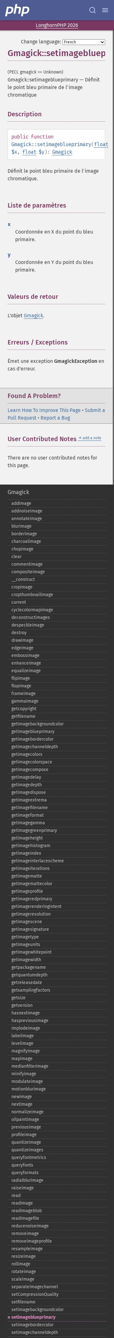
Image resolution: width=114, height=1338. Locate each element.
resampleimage (27, 1248)
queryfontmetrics (28, 1157)
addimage (21, 503)
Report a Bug (55, 418)
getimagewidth (26, 959)
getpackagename (28, 967)
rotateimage (23, 1271)
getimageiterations (30, 868)
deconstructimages (30, 617)
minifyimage (23, 1074)
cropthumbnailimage (32, 594)
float (101, 144)
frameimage (23, 693)
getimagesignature (30, 929)
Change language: (41, 42)
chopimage (22, 549)
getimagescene (26, 921)
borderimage (24, 534)
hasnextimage (25, 1013)
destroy (19, 632)
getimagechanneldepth (34, 746)
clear (16, 556)
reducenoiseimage (30, 1226)
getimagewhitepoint (31, 952)
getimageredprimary (31, 899)
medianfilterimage (29, 1066)
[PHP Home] (17, 10)
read (16, 1195)
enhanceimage (26, 663)
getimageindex (26, 853)
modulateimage (27, 1081)
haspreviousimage (29, 1020)
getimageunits (25, 944)
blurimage (21, 526)
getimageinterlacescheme (37, 861)
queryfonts (22, 1165)
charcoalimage (26, 541)
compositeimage (28, 572)
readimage (22, 1203)
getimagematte (26, 876)
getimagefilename (29, 807)
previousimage (26, 1127)
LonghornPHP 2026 (57, 25)
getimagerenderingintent (36, 906)
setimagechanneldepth (34, 1332)
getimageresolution (31, 914)
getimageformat (27, 815)
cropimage (22, 587)
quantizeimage (26, 1142)
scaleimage (23, 1279)
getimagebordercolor (32, 739)
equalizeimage (26, 670)
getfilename (23, 716)
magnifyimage (25, 1051)
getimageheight (27, 838)
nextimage (22, 1104)
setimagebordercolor (32, 1325)
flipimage (20, 678)
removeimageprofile (31, 1241)
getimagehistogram (30, 845)
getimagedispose (28, 792)
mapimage (22, 1058)
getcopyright (23, 708)
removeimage (25, 1233)
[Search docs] (92, 10)
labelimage (22, 1036)
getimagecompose (29, 769)
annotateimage (26, 518)
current (18, 602)
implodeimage (25, 1028)
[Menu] (105, 10)
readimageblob (26, 1210)
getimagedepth (26, 785)
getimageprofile (27, 891)
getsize (18, 997)
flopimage (21, 686)
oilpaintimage (25, 1119)
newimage (21, 1096)
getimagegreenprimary (34, 830)
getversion (22, 1005)
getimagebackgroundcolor (37, 724)
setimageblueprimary (33, 1317)
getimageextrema (29, 800)
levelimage (22, 1043)
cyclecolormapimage (32, 610)
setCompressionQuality (35, 1294)
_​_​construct (23, 579)
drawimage (22, 640)
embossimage (25, 655)
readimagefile (25, 1218)
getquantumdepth (29, 975)
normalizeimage (27, 1112)
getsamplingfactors (30, 990)
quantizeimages (27, 1150)
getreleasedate (26, 982)
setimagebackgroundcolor (37, 1309)
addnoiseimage (26, 511)
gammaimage (25, 701)
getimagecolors (26, 754)
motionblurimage (28, 1089)
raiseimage (22, 1188)
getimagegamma (28, 823)
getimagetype (25, 937)
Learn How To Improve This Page (44, 410)
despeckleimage (27, 625)
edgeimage (22, 648)
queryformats (25, 1172)
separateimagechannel (34, 1287)
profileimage (24, 1134)
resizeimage (23, 1256)
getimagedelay (26, 777)
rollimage (20, 1264)
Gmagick (62, 152)
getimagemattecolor (31, 883)
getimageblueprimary (32, 731)
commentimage (27, 564)
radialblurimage (27, 1180)
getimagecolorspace (31, 762)
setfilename (23, 1302)
